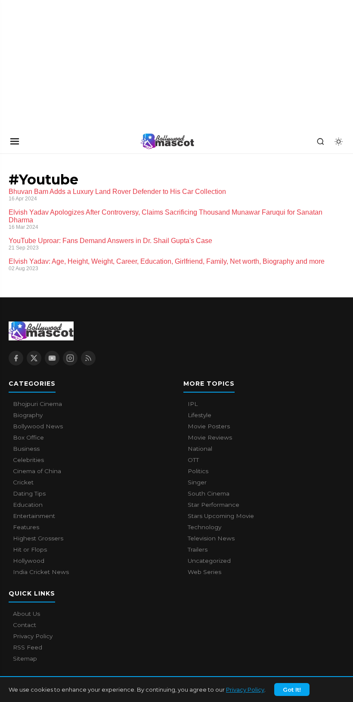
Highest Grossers (38, 538)
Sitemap (25, 658)
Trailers (197, 549)
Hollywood (28, 560)
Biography (28, 415)
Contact (24, 624)
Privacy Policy (245, 689)
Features (26, 527)
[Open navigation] (14, 141)
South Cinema (208, 493)
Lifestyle (199, 415)
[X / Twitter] (34, 358)
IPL (193, 403)
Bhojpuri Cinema (37, 403)
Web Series (204, 571)
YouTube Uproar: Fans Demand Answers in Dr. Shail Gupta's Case (110, 240)
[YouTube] (52, 358)
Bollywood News (38, 426)
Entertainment (34, 515)
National (200, 448)
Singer (197, 482)
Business (26, 448)
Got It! (292, 689)
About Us (26, 613)
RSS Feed (27, 647)
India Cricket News (41, 571)
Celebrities (28, 459)
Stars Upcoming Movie (221, 515)
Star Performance (213, 504)
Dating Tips (29, 493)
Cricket (23, 482)
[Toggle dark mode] (338, 141)
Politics (198, 471)
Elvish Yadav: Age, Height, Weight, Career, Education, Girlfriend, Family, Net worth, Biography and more (167, 261)
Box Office (28, 437)
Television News (211, 538)
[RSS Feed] (88, 358)
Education (28, 504)
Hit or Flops (30, 549)
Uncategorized (209, 560)
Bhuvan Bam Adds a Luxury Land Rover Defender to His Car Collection (117, 191)
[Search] (320, 141)
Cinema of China (37, 471)
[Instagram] (70, 358)
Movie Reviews (210, 437)
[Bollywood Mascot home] (167, 141)
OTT (193, 459)
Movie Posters (209, 426)
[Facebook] (16, 358)
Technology (204, 527)
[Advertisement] (64, 64)
